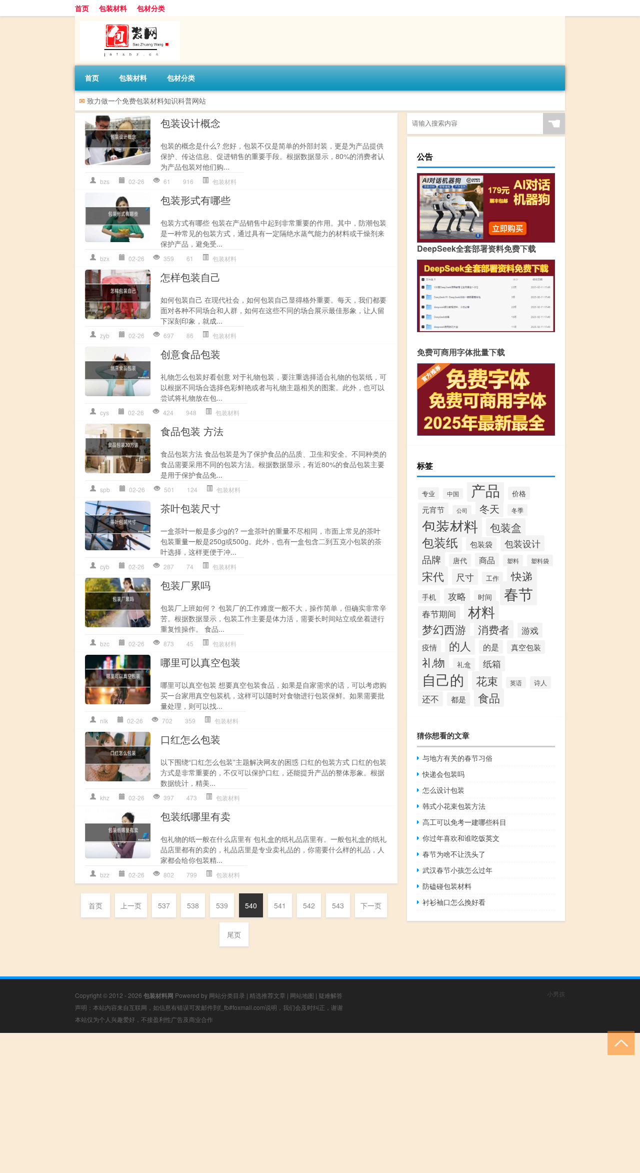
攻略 (457, 596)
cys (104, 412)
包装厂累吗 (185, 585)
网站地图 (302, 995)
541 (280, 905)
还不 (430, 699)
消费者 (494, 629)
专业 (428, 493)
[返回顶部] (619, 1042)
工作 (492, 578)
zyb (105, 335)
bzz (105, 874)
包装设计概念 (190, 123)
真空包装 (526, 647)
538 (193, 905)
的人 (460, 645)
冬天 (490, 508)
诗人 (540, 682)
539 (222, 905)
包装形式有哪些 (195, 200)
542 (309, 905)
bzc (105, 643)
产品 (485, 489)
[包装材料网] (127, 20)
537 (164, 905)
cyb (105, 566)
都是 (458, 699)
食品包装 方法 (192, 431)
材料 (481, 611)
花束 (487, 680)
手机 (429, 597)
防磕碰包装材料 (447, 886)
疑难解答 (330, 995)
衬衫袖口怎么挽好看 (454, 902)
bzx (105, 258)
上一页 (131, 905)
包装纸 (440, 542)
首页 (82, 8)
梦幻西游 (444, 629)
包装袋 (481, 544)
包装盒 (506, 527)
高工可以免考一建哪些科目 (464, 822)
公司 (462, 510)
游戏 (530, 630)
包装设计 (522, 543)
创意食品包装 (190, 354)
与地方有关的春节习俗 (457, 758)
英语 (516, 682)
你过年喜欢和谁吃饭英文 (461, 838)
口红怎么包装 (190, 739)
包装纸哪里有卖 (195, 816)
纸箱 (492, 663)
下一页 (371, 905)
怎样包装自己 (190, 277)
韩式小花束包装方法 (454, 806)
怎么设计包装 (443, 790)
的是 (491, 646)
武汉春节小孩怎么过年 (457, 870)
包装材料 (113, 8)
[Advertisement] (300, 1103)
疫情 (429, 646)
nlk (104, 720)
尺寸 (465, 576)
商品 (487, 559)
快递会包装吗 (443, 774)
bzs (105, 181)
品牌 (431, 559)
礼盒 (464, 664)
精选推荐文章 (268, 995)
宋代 (433, 576)
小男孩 (556, 993)
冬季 (518, 510)
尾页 (234, 934)
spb (105, 489)
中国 (453, 494)
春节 (518, 593)
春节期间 (439, 614)
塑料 (513, 560)
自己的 (443, 679)
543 (338, 905)
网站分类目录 (227, 995)
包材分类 (151, 8)
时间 (485, 597)
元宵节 (433, 509)
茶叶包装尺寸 (190, 508)
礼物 (433, 662)
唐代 (460, 560)
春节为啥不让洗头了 (454, 854)
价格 (519, 493)
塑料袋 (540, 560)
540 (251, 905)
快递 (522, 576)
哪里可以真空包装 (200, 662)
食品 (489, 697)
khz (105, 797)
